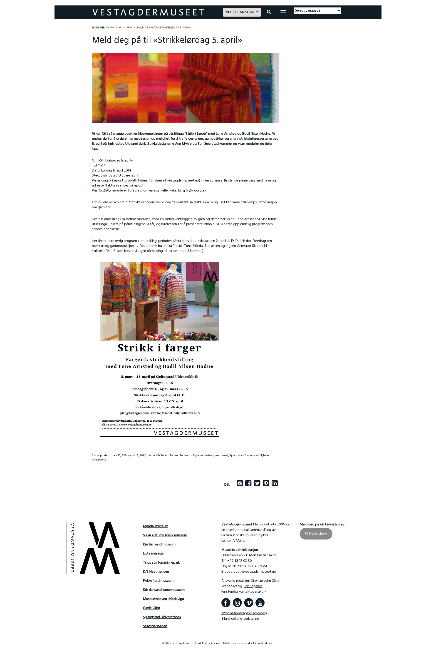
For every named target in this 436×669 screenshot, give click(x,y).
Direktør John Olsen (265, 581)
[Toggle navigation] (283, 12)
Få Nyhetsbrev (316, 534)
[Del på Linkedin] (275, 485)
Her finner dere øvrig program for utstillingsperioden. (132, 241)
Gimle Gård (151, 608)
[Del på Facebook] (248, 485)
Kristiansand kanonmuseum (164, 590)
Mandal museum (155, 526)
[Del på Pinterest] (266, 485)
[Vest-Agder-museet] (155, 12)
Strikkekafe (99, 460)
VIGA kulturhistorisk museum (165, 535)
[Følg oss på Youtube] (260, 602)
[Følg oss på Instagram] (237, 602)
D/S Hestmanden (156, 572)
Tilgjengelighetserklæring (240, 619)
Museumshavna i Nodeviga (163, 599)
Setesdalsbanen (155, 626)
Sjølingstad (237, 455)
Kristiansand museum (159, 544)
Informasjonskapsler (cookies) (244, 613)
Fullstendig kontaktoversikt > (243, 592)
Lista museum (153, 554)
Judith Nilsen (137, 181)
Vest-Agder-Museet (119, 27)
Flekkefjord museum (158, 581)
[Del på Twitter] (257, 485)
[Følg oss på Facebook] (225, 602)
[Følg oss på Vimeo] (248, 602)
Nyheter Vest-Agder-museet (210, 455)
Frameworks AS (246, 643)
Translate (327, 17)
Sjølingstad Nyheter (257, 455)
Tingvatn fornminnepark (161, 563)
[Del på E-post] (240, 485)
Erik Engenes (253, 586)
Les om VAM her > (235, 541)
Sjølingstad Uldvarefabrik (162, 617)
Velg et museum (240, 12)
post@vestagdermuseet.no (254, 572)
